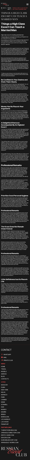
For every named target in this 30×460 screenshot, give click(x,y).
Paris (3, 397)
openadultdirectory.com (10, 433)
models (25, 112)
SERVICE (4, 374)
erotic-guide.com (7, 435)
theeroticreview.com (9, 430)
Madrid (3, 412)
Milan (3, 392)
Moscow (4, 385)
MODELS (4, 371)
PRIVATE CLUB (8, 360)
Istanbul (4, 404)
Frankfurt (5, 424)
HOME (3, 366)
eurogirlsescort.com (9, 440)
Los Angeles (5, 419)
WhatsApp (7, 354)
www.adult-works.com (9, 442)
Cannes (4, 399)
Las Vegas (5, 422)
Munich (3, 409)
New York (4, 390)
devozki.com (5, 437)
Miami (3, 402)
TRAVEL (3, 369)
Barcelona (5, 417)
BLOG (3, 376)
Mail (5, 357)
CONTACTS (5, 379)
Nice (2, 407)
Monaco (4, 395)
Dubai (3, 387)
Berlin (3, 414)
